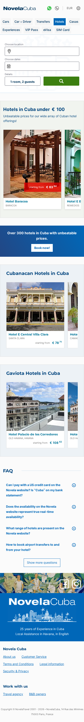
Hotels (59, 21)
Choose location (14, 44)
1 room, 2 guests (22, 81)
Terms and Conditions (18, 664)
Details (8, 74)
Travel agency (13, 694)
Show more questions (42, 562)
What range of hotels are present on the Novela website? (35, 530)
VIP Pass (31, 30)
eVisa (47, 30)
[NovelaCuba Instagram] (76, 584)
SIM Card (63, 30)
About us (9, 656)
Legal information (52, 664)
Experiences (11, 30)
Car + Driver (22, 21)
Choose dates (12, 59)
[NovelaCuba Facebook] (64, 584)
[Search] (61, 81)
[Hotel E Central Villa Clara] (35, 306)
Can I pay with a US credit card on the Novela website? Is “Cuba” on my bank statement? (34, 490)
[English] (78, 8)
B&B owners (37, 694)
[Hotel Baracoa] (32, 164)
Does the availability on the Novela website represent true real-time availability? (31, 512)
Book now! (42, 248)
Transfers (43, 21)
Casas (73, 21)
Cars (6, 21)
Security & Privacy (16, 671)
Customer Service (34, 656)
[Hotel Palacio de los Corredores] (35, 406)
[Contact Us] (56, 8)
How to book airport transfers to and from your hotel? (32, 547)
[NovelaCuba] (18, 8)
